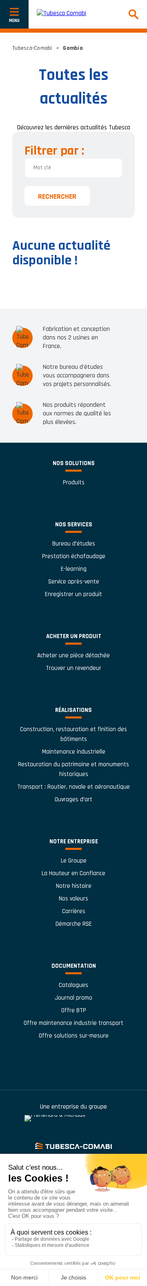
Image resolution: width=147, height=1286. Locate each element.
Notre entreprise (73, 841)
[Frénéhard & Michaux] (73, 1122)
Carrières (73, 911)
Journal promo (73, 998)
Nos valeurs (73, 898)
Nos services (73, 524)
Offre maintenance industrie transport (73, 1023)
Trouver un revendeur (73, 668)
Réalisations (73, 710)
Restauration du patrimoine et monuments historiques (73, 769)
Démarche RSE (74, 924)
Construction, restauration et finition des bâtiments (73, 734)
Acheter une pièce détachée (73, 655)
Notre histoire (73, 886)
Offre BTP (73, 1010)
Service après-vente (73, 581)
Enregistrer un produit (73, 594)
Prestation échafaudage (73, 556)
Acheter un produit (73, 636)
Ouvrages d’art (73, 799)
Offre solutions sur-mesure (74, 1036)
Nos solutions (74, 463)
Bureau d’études (73, 544)
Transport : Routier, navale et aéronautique (73, 787)
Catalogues (73, 985)
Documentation (73, 966)
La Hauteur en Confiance (73, 873)
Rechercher (57, 196)
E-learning (74, 569)
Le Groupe (74, 861)
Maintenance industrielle (73, 752)
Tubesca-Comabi (32, 48)
